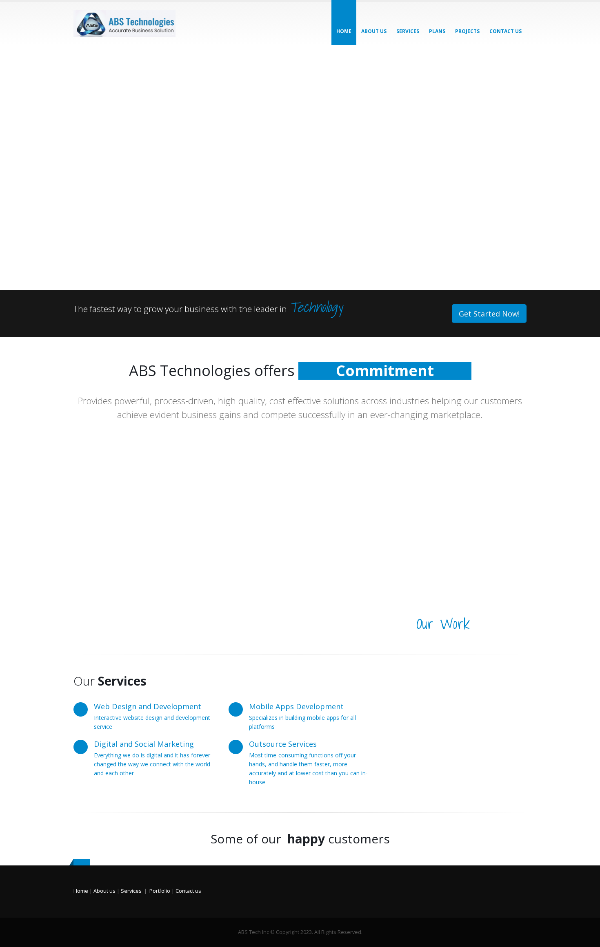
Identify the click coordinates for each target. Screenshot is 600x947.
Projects (467, 31)
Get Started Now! (489, 314)
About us (374, 31)
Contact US (505, 31)
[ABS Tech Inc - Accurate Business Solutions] (124, 23)
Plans (437, 31)
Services (407, 31)
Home (343, 31)
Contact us (188, 890)
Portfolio (159, 890)
